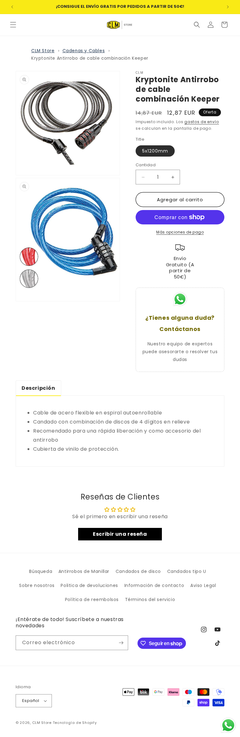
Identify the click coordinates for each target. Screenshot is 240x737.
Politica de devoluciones (89, 585)
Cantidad (146, 165)
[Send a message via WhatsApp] (228, 725)
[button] (13, 25)
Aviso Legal (203, 585)
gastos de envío (201, 121)
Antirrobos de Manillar (83, 571)
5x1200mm (155, 151)
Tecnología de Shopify (75, 722)
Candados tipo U (186, 571)
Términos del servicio (150, 599)
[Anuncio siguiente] (228, 7)
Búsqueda (40, 571)
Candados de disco (138, 571)
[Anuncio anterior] (12, 7)
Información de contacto (154, 585)
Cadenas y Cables (83, 51)
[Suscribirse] (121, 642)
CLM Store (42, 51)
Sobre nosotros (36, 585)
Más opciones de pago (180, 232)
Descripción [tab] (38, 388)
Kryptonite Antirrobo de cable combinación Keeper (89, 58)
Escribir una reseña (120, 534)
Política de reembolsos (92, 599)
